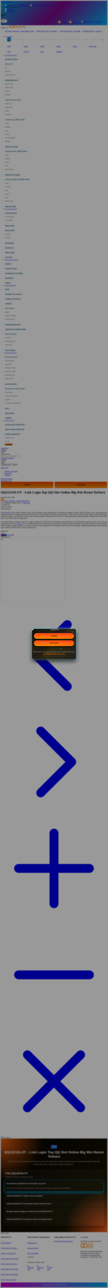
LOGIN (54, 636)
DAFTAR (54, 643)
